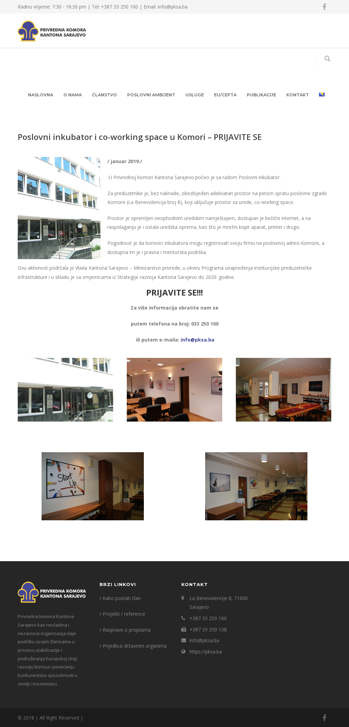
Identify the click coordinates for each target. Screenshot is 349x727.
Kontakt (297, 94)
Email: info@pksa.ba (165, 6)
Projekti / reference (124, 614)
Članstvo (104, 94)
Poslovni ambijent (151, 94)
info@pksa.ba (197, 339)
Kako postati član (122, 598)
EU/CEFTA (225, 94)
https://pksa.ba (205, 651)
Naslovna (40, 94)
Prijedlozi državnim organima (135, 646)
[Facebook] (324, 7)
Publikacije (261, 94)
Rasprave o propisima (127, 630)
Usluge (194, 94)
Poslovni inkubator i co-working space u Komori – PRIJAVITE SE (140, 136)
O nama (72, 94)
